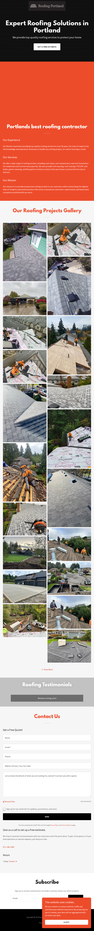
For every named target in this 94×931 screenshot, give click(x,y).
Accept (67, 922)
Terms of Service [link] (67, 825)
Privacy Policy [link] (54, 825)
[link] (47, 6)
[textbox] (47, 738)
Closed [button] (11, 861)
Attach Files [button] (10, 801)
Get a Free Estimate (47, 47)
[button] (47, 669)
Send (47, 817)
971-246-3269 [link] (8, 847)
